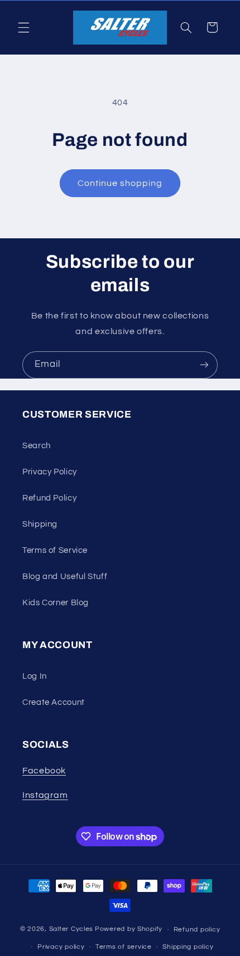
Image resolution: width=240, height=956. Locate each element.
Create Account (53, 702)
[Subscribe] (204, 365)
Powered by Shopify (128, 929)
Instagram (45, 795)
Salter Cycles (71, 929)
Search (36, 446)
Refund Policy (49, 498)
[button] (23, 27)
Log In (34, 676)
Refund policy (197, 929)
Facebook (44, 770)
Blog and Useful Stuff (64, 576)
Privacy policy (60, 947)
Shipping (39, 524)
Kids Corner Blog (55, 603)
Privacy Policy (49, 472)
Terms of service (123, 947)
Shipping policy (187, 947)
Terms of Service (55, 550)
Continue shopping (120, 183)
